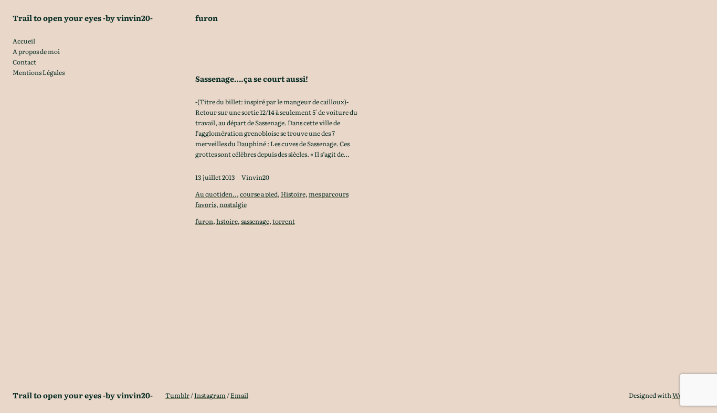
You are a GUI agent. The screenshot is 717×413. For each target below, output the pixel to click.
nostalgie (233, 204)
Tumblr (177, 395)
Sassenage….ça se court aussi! (251, 78)
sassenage (255, 221)
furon (204, 221)
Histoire (293, 194)
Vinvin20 (255, 177)
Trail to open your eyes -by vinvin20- (83, 17)
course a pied (259, 194)
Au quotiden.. (216, 194)
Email (239, 395)
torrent (283, 221)
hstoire (227, 221)
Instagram (210, 395)
